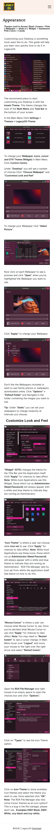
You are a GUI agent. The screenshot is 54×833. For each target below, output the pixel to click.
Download (36, 828)
